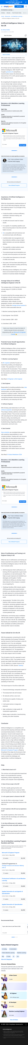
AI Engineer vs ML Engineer (14, 379)
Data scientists (5, 432)
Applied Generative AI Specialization (12, 904)
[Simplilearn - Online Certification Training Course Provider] (8, 6)
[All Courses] (1, 6)
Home (2, 16)
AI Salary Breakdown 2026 (14, 454)
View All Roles (14, 1019)
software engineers (6, 410)
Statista (21, 665)
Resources (7, 16)
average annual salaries (18, 305)
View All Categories (6, 959)
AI (3, 233)
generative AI (9, 72)
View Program (23, 145)
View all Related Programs (14, 185)
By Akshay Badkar (5, 29)
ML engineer (6, 363)
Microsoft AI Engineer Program (9, 750)
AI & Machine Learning (16, 16)
